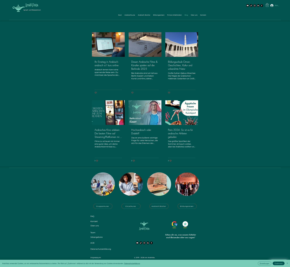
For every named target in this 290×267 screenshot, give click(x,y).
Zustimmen (279, 263)
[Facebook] (261, 5)
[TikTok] (251, 5)
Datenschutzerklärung (132, 263)
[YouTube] (247, 5)
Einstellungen (264, 263)
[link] (267, 5)
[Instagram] (254, 5)
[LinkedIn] (258, 5)
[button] (129, 15)
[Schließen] (287, 263)
